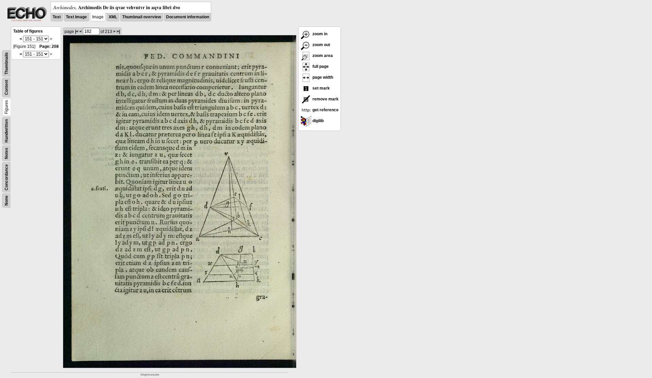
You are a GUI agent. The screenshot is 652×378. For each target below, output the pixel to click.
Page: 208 (49, 46)
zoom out (320, 44)
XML (113, 17)
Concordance (6, 177)
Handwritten (6, 131)
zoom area (322, 55)
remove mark (325, 99)
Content (6, 87)
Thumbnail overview (141, 17)
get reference (325, 110)
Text (57, 17)
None (6, 200)
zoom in (319, 34)
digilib (317, 120)
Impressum (150, 374)
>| (118, 31)
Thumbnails (6, 63)
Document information (187, 17)
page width (322, 77)
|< (76, 31)
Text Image (76, 17)
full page (320, 66)
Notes (6, 153)
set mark (320, 88)
